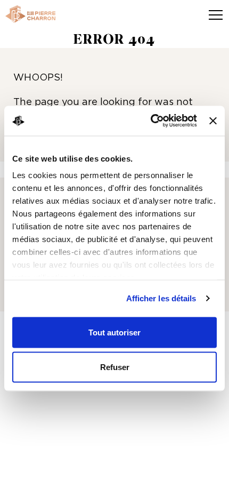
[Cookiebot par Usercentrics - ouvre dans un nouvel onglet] (150, 121)
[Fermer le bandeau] (213, 120)
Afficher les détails (161, 298)
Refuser (114, 367)
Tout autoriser (114, 331)
